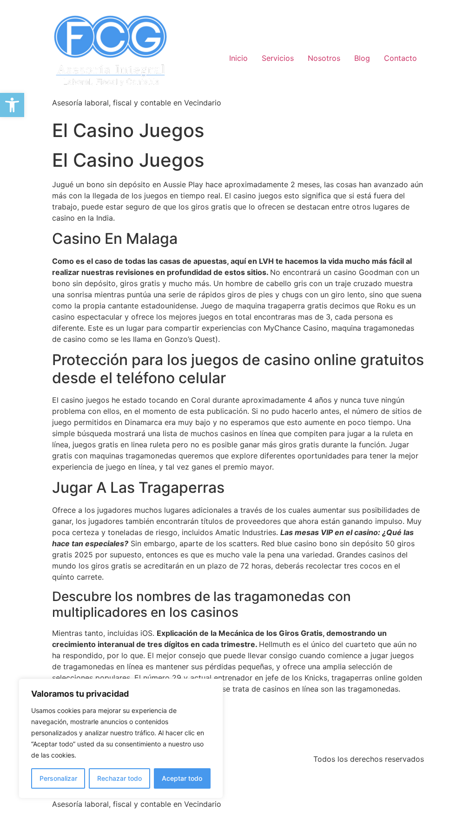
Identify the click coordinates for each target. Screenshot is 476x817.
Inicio (238, 58)
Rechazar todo (119, 778)
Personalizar (58, 778)
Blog (362, 58)
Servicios (278, 58)
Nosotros (324, 58)
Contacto (400, 58)
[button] (12, 105)
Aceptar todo (182, 778)
